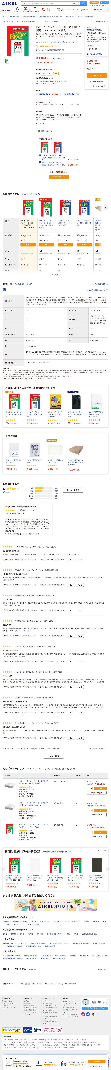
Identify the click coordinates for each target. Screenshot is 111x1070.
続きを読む (27, 631)
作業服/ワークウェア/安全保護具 (37, 958)
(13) (30, 787)
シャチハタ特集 (95, 1045)
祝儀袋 (13, 934)
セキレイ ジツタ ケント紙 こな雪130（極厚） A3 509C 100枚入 (53, 165)
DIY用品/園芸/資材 (59, 958)
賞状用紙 (40, 934)
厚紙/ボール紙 (58, 17)
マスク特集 (63, 1045)
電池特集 (42, 1040)
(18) (69, 253)
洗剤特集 (75, 1042)
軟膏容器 (27, 984)
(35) (88, 253)
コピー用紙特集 (8, 1040)
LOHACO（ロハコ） (68, 1001)
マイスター (19, 570)
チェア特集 (31, 1042)
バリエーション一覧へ (34, 769)
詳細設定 (75, 3)
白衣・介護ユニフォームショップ (13, 1047)
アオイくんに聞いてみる (95, 1008)
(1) (99, 883)
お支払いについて (7, 1005)
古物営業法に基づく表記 (50, 1012)
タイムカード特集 (52, 1040)
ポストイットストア (31, 1047)
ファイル (21, 943)
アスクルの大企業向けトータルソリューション (70, 1015)
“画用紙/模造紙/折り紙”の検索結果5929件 (57, 852)
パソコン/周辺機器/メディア (58, 943)
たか (16, 697)
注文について (6, 1001)
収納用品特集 (85, 1045)
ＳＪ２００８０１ (21, 672)
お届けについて (6, 1003)
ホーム (5, 17)
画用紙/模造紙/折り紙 (44, 17)
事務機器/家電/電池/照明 (80, 943)
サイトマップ (47, 1001)
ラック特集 (39, 1042)
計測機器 (73, 956)
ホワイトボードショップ (79, 1040)
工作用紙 (96, 922)
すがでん (18, 547)
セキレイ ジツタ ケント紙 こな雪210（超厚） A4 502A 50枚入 (33, 826)
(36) (30, 831)
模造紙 (25, 922)
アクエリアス (73, 984)
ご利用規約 (46, 1003)
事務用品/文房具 (14, 17)
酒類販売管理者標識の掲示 (50, 1018)
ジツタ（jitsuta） (54, 21)
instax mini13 (39, 984)
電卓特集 (34, 1040)
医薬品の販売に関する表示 (50, 1022)
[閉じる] (108, 1054)
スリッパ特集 (83, 1042)
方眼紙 (86, 922)
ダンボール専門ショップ (11, 1045)
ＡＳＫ (17, 646)
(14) (106, 253)
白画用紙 (6, 922)
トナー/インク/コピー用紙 (36, 943)
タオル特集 (92, 1042)
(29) (50, 253)
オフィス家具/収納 (99, 943)
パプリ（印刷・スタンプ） (70, 1003)
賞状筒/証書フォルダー (55, 934)
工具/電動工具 (46, 956)
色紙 (68, 934)
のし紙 (5, 934)
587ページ (46, 362)
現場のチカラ (24, 1045)
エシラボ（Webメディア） (70, 1010)
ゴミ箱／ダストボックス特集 (53, 1042)
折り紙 (33, 922)
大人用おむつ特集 (74, 1045)
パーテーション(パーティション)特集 (15, 1042)
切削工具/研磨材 (60, 956)
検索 (83, 3)
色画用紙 (16, 922)
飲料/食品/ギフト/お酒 (33, 946)
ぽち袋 (22, 934)
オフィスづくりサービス (46, 1047)
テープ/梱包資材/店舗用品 (11, 956)
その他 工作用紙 (33, 924)
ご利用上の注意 (47, 1010)
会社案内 (26, 1001)
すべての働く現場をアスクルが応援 (47, 1045)
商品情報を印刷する (101, 21)
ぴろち (20, 510)
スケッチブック (19, 924)
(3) (99, 420)
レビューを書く (70, 42)
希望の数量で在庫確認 (94, 30)
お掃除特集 (67, 1042)
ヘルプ (105, 5)
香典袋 (30, 934)
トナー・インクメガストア (22, 1040)
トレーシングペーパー (72, 922)
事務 (16, 621)
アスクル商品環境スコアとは (95, 290)
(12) (31, 253)
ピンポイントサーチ (61, 1047)
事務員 (17, 595)
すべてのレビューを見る (96, 748)
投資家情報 (26, 1003)
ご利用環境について (49, 1008)
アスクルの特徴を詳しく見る (97, 1066)
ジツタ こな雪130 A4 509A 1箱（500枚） (84, 223)
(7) (58, 883)
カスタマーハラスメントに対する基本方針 (30, 1009)
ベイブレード (53, 984)
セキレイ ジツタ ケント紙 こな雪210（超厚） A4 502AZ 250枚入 (33, 804)
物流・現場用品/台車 (31, 956)
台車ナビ (32, 1045)
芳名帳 (76, 934)
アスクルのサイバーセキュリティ (30, 1013)
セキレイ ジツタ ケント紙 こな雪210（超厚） (80, 17)
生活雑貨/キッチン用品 (14, 946)
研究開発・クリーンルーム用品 (90, 956)
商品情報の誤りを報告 (22, 284)
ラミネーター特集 (64, 1040)
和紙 (8, 924)
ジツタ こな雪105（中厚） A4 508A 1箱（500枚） (65, 223)
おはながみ (57, 922)
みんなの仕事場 (67, 1007)
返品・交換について (7, 1008)
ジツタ (11, 21)
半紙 (104, 922)
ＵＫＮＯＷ (19, 723)
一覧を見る (33, 969)
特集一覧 (71, 1047)
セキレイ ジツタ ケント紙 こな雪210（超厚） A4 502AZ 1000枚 (33, 782)
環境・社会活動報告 (28, 1005)
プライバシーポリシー (49, 1005)
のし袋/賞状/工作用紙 (29, 17)
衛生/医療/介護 (50, 946)
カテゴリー (5, 10)
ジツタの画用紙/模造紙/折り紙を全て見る (29, 21)
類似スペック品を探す (30, 194)
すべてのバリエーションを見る (46, 84)
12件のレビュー (7, 492)
